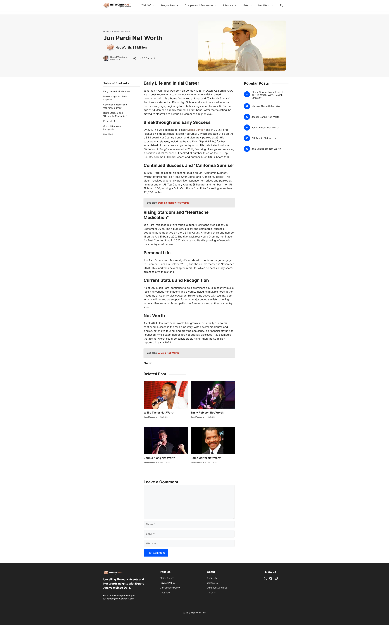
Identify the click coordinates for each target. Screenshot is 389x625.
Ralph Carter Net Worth (206, 457)
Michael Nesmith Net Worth (267, 106)
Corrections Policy (170, 587)
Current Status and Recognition (112, 128)
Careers (211, 592)
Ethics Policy (167, 578)
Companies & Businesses (199, 5)
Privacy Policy (167, 582)
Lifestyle (228, 5)
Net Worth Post (198, 612)
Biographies (168, 5)
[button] (281, 5)
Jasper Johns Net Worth (265, 116)
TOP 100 (146, 5)
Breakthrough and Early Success (115, 98)
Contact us (213, 582)
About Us (212, 578)
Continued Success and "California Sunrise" (115, 106)
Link (142, 58)
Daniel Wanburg (118, 57)
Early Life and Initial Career (116, 91)
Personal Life (109, 121)
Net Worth (264, 5)
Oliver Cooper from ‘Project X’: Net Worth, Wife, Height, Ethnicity (267, 95)
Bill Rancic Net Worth (263, 138)
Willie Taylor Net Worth (159, 412)
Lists (245, 5)
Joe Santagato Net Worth (266, 148)
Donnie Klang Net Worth (159, 457)
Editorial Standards (217, 587)
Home (106, 31)
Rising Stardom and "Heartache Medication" (115, 114)
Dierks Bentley (196, 129)
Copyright (165, 592)
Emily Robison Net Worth (207, 412)
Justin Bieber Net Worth (265, 127)
